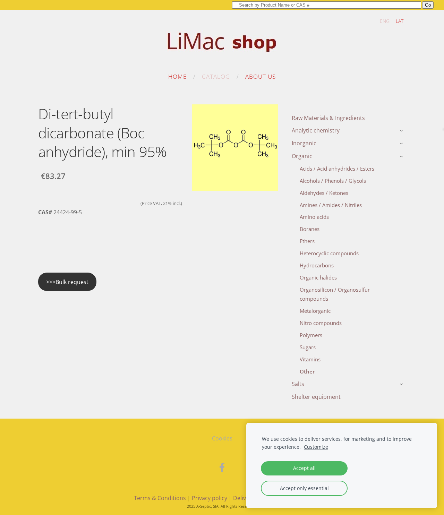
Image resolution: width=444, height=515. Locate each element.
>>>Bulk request (67, 282)
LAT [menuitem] (399, 21)
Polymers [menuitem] (311, 335)
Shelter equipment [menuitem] (316, 397)
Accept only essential (304, 488)
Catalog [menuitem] (216, 76)
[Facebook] (222, 467)
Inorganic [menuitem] (304, 143)
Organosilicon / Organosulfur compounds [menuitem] (335, 294)
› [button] (402, 131)
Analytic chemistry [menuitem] (316, 130)
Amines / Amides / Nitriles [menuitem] (331, 204)
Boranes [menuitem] (309, 228)
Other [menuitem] (307, 371)
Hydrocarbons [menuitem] (317, 265)
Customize (316, 447)
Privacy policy (209, 498)
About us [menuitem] (260, 76)
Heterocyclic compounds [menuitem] (329, 253)
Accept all (304, 468)
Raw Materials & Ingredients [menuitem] (328, 118)
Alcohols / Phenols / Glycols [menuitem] (333, 180)
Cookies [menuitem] (222, 438)
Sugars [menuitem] (308, 347)
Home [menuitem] (177, 76)
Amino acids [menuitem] (314, 216)
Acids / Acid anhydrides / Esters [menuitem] (337, 168)
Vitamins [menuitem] (310, 359)
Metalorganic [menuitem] (315, 310)
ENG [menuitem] (385, 21)
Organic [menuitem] (302, 156)
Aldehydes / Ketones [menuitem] (324, 192)
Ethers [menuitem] (307, 241)
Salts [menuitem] (298, 384)
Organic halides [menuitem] (318, 277)
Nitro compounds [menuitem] (321, 322)
